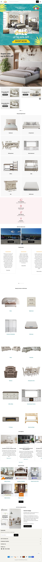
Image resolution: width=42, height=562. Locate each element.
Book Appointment (28, 526)
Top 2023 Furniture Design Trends (9, 448)
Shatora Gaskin (39, 271)
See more (20, 462)
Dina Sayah (8, 270)
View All (21, 501)
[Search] (37, 2)
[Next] (40, 99)
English (39, 553)
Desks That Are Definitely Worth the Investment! (26, 449)
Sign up (16, 535)
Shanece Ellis (24, 265)
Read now (8, 458)
